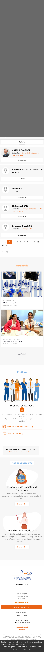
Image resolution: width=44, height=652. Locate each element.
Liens (33, 637)
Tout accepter (9, 647)
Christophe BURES (20, 206)
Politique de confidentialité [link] (22, 650)
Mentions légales (8, 637)
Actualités (22, 265)
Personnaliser (35, 647)
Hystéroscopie (17, 155)
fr (20, 142)
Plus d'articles (22, 354)
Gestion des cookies (18, 639)
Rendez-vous (22, 160)
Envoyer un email (20, 607)
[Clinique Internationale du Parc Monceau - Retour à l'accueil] (22, 575)
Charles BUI (17, 188)
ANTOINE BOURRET (21, 150)
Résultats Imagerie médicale (22, 628)
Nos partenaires (31, 639)
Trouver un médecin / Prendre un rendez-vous (22, 621)
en (23, 142)
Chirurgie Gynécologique (31, 153)
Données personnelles (23, 637)
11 (3, 245)
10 (38, 242)
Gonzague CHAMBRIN (22, 226)
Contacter (22, 179)
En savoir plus (21, 504)
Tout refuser (22, 647)
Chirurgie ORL (27, 229)
